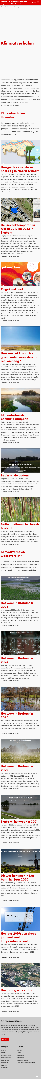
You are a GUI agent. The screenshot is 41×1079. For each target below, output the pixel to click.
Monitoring (4, 1067)
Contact (4, 1039)
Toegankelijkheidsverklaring (26, 1062)
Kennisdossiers (6, 1057)
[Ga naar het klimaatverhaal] (20, 166)
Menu (34, 3)
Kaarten (3, 1052)
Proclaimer (20, 1057)
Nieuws (19, 1050)
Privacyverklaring (22, 1060)
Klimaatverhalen (6, 7)
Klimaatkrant (21, 1055)
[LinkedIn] (37, 1076)
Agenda (19, 1052)
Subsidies (4, 1065)
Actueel (3, 1050)
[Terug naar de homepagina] (15, 2)
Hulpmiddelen (5, 1060)
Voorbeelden (5, 1062)
